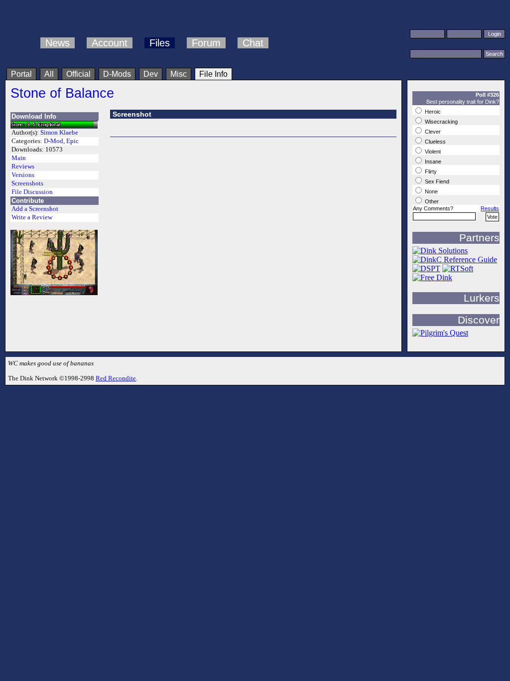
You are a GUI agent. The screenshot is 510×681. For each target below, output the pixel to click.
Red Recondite (116, 378)
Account (110, 42)
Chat (253, 42)
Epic (72, 141)
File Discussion (32, 191)
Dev (150, 74)
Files (159, 42)
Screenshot (132, 114)
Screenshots (27, 183)
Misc (178, 74)
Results (490, 208)
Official (78, 74)
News (57, 42)
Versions (22, 174)
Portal (21, 74)
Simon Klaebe (59, 132)
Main (18, 158)
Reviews (22, 166)
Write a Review (31, 217)
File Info (213, 74)
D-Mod (53, 141)
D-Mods (117, 74)
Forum (206, 42)
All (49, 74)
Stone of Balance (62, 93)
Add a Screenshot (34, 208)
